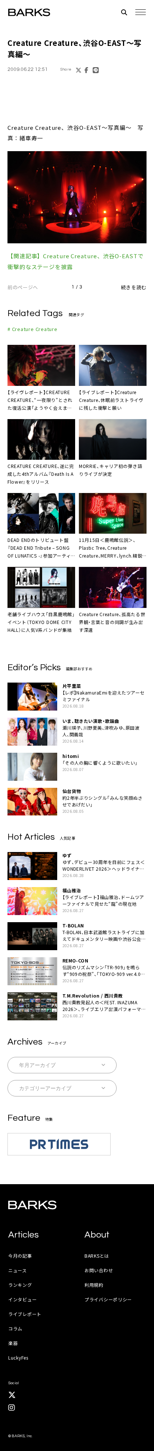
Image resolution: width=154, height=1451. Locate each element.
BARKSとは (96, 1255)
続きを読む (134, 287)
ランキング (20, 1285)
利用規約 (94, 1285)
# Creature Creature (32, 329)
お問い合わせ (98, 1270)
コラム (15, 1328)
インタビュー (22, 1299)
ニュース (17, 1270)
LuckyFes (18, 1357)
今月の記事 (20, 1255)
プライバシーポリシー (108, 1299)
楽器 (13, 1343)
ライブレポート (24, 1314)
